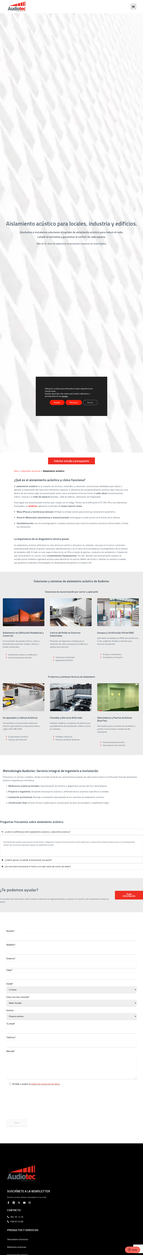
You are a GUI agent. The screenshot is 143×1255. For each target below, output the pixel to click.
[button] (133, 6)
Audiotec (33, 506)
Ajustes (90, 402)
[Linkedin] (13, 1202)
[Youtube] (24, 1202)
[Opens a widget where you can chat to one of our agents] (132, 1250)
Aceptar (57, 402)
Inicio (16, 471)
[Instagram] (29, 1202)
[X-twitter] (19, 1202)
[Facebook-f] (8, 1202)
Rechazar (74, 402)
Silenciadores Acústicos (17, 1239)
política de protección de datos (45, 1084)
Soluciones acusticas (31, 471)
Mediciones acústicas (16, 1247)
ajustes (65, 396)
